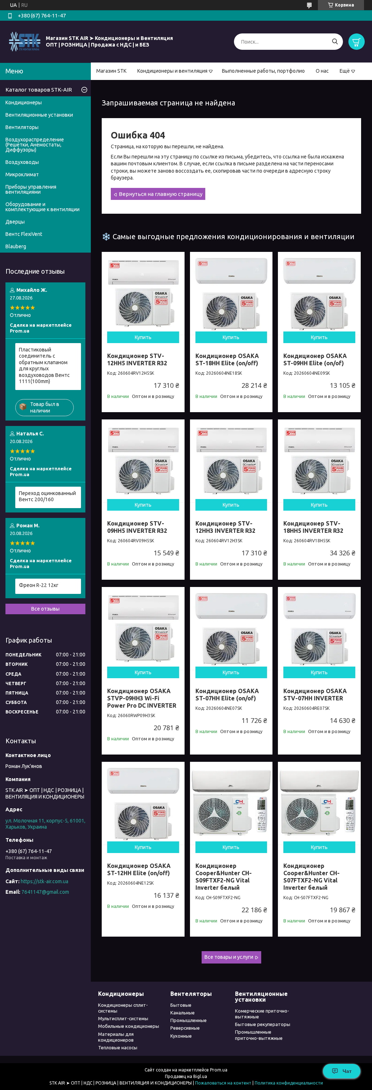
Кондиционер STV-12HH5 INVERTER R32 (137, 359)
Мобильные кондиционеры (128, 1026)
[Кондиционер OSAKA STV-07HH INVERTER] (319, 628)
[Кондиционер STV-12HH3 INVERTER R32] (231, 460)
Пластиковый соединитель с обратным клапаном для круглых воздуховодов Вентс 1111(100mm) (44, 366)
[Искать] (335, 41)
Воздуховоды (22, 162)
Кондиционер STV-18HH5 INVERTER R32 (313, 527)
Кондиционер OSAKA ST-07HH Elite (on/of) (227, 694)
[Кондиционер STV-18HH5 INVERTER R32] (319, 460)
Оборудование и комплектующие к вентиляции (42, 206)
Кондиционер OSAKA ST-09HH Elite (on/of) (315, 359)
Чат (347, 1071)
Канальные (182, 1012)
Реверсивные (185, 1027)
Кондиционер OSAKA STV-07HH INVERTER (315, 694)
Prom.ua (218, 1069)
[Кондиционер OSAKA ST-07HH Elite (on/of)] (231, 628)
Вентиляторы (22, 127)
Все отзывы (45, 609)
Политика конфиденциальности (289, 1083)
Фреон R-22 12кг (38, 585)
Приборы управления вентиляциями (30, 189)
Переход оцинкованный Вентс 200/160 (47, 496)
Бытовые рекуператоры (262, 1024)
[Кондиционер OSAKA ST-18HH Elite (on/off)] (231, 293)
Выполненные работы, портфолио (263, 71)
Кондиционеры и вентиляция (172, 71)
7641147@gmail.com (45, 892)
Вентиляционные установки (39, 115)
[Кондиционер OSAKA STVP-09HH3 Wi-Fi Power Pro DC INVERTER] (143, 628)
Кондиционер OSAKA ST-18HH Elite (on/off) (227, 359)
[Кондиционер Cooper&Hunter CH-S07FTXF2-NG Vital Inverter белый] (319, 803)
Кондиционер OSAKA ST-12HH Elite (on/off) (139, 869)
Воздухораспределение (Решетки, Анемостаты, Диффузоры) (34, 145)
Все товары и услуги (229, 957)
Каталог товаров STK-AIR (38, 90)
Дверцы (15, 222)
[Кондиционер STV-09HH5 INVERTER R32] (143, 460)
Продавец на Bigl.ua (186, 1076)
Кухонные (181, 1035)
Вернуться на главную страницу (160, 194)
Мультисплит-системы (123, 1018)
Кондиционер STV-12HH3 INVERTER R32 (225, 527)
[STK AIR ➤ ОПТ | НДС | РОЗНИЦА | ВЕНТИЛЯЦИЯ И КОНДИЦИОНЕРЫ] (24, 41)
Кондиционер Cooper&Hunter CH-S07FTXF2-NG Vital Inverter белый (311, 876)
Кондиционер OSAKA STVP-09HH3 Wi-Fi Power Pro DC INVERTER (141, 698)
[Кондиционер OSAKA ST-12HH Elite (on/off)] (143, 803)
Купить (143, 337)
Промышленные (188, 1020)
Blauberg (15, 246)
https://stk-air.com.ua (44, 881)
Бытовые (180, 1004)
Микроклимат (22, 174)
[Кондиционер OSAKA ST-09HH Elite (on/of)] (319, 293)
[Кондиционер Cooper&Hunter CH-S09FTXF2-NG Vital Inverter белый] (231, 803)
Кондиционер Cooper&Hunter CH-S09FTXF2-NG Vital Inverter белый (223, 876)
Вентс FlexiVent (23, 234)
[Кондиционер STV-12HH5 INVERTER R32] (143, 293)
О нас (322, 71)
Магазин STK (111, 71)
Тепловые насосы (117, 1047)
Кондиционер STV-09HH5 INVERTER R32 (137, 527)
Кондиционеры (23, 102)
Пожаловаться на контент (223, 1083)
